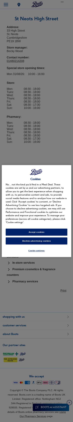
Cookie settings (36, 251)
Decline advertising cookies (36, 241)
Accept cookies (36, 232)
